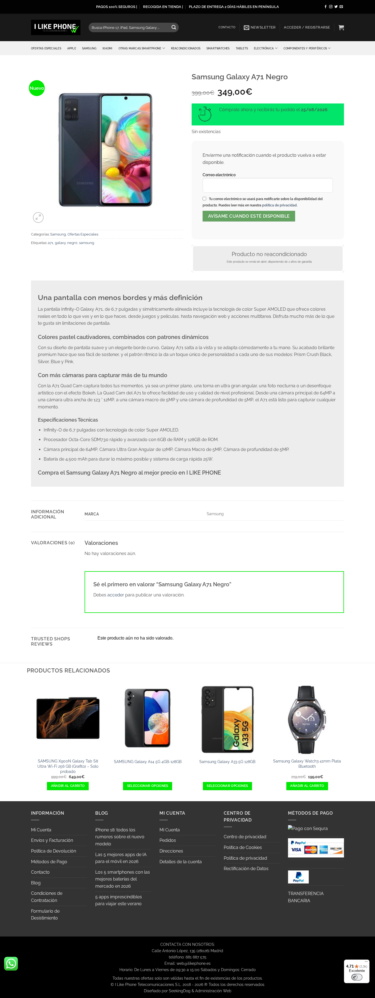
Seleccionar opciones (147, 786)
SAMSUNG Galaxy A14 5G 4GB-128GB (147, 761)
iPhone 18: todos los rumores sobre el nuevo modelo (119, 836)
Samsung (89, 48)
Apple (71, 48)
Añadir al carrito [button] (68, 786)
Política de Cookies (243, 847)
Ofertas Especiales (46, 48)
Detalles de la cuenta (180, 861)
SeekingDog (180, 990)
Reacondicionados (185, 48)
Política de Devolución (53, 851)
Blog (36, 882)
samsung (86, 243)
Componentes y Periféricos (305, 48)
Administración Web (213, 990)
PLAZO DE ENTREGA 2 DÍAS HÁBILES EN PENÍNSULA (234, 7)
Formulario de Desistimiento (45, 915)
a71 (50, 243)
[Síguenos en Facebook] (325, 7)
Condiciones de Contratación (46, 897)
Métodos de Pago (49, 861)
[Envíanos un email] (341, 7)
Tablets (242, 48)
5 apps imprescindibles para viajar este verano (118, 900)
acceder (115, 595)
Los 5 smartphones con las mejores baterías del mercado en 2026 (122, 879)
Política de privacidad (245, 858)
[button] (260, 27)
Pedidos (167, 840)
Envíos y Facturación (52, 840)
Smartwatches (218, 48)
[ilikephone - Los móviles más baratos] (55, 27)
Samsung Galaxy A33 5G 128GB (227, 761)
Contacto (227, 27)
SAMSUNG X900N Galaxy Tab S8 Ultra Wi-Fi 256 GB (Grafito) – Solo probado (67, 766)
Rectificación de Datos (246, 868)
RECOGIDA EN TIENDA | (163, 7)
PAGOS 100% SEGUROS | (116, 7)
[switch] (356, 977)
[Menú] (366, 963)
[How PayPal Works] (316, 847)
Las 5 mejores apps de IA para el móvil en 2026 (121, 858)
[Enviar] (173, 27)
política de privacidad (279, 205)
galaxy (60, 243)
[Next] (344, 740)
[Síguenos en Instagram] (330, 7)
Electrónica (264, 48)
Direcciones (171, 851)
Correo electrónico (219, 174)
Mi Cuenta (41, 829)
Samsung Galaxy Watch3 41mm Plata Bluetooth (307, 764)
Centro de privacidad (245, 836)
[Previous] (31, 740)
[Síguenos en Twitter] (336, 7)
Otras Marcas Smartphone (140, 48)
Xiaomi (107, 48)
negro (72, 243)
